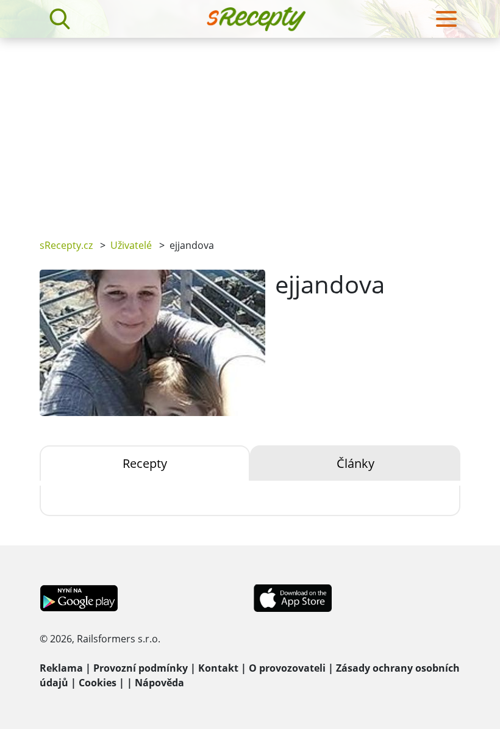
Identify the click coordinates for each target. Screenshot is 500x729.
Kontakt (218, 668)
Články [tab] (355, 463)
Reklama (61, 668)
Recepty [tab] (145, 463)
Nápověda (159, 682)
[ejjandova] (152, 343)
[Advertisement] (250, 129)
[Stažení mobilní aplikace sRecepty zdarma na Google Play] (79, 597)
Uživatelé (131, 245)
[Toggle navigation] (446, 19)
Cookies (97, 682)
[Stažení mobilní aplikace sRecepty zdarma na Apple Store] (292, 597)
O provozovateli (287, 668)
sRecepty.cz (66, 245)
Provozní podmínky (140, 668)
